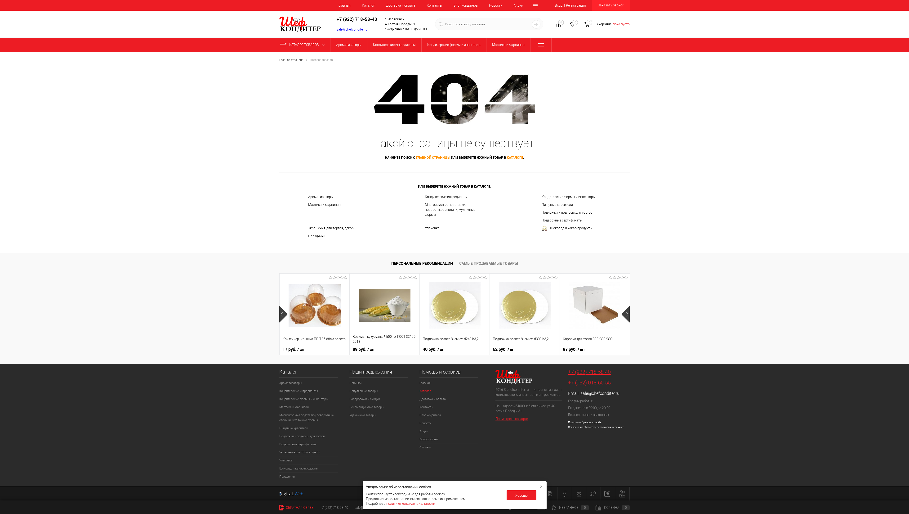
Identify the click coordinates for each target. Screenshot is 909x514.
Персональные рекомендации (422, 263)
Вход (558, 5)
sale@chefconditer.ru (352, 29)
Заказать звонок (611, 5)
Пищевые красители (557, 205)
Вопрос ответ (428, 439)
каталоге (515, 157)
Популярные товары (363, 391)
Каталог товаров (304, 45)
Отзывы (425, 447)
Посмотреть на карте (511, 419)
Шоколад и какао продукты (571, 228)
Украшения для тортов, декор (331, 228)
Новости (495, 5)
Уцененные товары (362, 415)
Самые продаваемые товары (488, 263)
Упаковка (432, 228)
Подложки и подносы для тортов (567, 212)
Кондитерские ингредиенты (446, 197)
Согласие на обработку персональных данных (596, 427)
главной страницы (433, 157)
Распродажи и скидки (364, 399)
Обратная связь (299, 507)
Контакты (434, 5)
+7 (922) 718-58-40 (589, 372)
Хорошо (521, 495)
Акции (518, 5)
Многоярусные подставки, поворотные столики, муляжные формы (450, 209)
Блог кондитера (466, 5)
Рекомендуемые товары (366, 407)
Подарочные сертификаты (562, 220)
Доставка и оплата (400, 5)
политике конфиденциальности (410, 503)
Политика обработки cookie (584, 422)
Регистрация (576, 5)
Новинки (355, 383)
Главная (344, 5)
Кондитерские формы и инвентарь (568, 197)
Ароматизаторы (321, 197)
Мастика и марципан (324, 205)
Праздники (316, 236)
